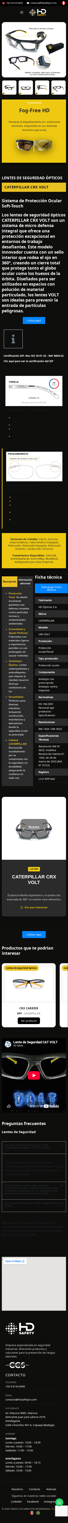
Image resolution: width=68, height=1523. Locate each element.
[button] (34, 1146)
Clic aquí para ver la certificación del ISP (28, 361)
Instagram (50, 1501)
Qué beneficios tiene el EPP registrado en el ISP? (32, 1204)
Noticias (51, 1489)
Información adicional (25, 581)
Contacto (34, 1489)
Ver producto (29, 1020)
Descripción (9, 581)
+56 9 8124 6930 (14, 3)
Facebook (33, 1501)
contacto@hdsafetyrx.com (43, 3)
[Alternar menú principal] (22, 12)
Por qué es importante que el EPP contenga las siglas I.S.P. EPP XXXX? (28, 1146)
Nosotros (17, 1489)
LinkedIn (16, 1501)
